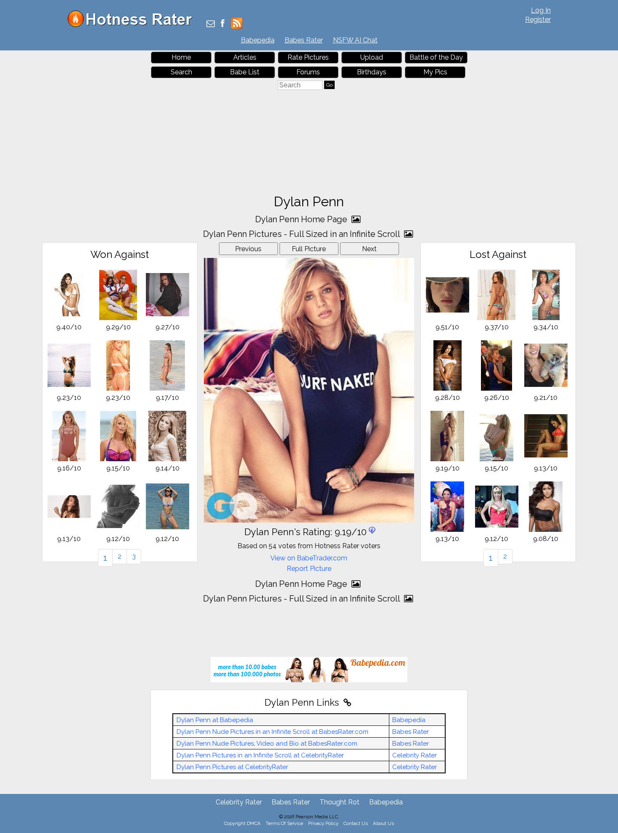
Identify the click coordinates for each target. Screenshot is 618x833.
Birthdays (371, 72)
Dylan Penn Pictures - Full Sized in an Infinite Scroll (302, 234)
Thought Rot (339, 802)
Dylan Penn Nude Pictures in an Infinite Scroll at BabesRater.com (272, 732)
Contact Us (355, 823)
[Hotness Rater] (132, 25)
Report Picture (309, 569)
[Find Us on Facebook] (223, 24)
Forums (308, 72)
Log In (541, 10)
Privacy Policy (323, 823)
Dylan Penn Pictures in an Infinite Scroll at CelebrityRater (260, 755)
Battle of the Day (436, 57)
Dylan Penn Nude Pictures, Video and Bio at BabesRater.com (267, 743)
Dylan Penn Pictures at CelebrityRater (232, 767)
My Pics (435, 72)
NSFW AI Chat (355, 40)
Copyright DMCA (242, 823)
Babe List (244, 72)
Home (181, 57)
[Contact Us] (210, 24)
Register (538, 20)
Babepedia (258, 40)
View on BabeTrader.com (308, 558)
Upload (371, 57)
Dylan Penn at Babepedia (215, 720)
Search (181, 72)
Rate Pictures (308, 57)
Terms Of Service (284, 823)
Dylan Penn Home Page (302, 219)
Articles (244, 57)
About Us (383, 823)
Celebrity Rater (414, 755)
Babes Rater (304, 40)
